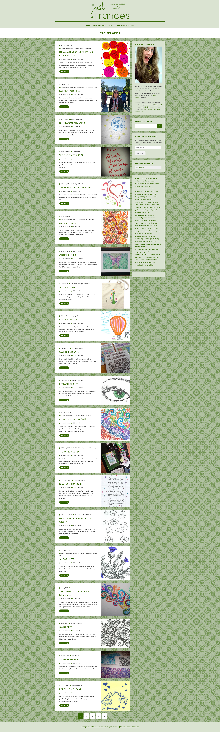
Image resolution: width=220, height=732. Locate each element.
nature (155, 228)
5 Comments (76, 663)
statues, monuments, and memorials (147, 254)
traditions (156, 257)
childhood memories (142, 189)
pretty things (155, 239)
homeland (151, 218)
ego (144, 199)
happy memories (140, 212)
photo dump (139, 239)
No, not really (68, 319)
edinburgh (138, 199)
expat (148, 202)
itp (152, 223)
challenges (147, 186)
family (142, 205)
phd (154, 236)
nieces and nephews (149, 231)
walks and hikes (151, 260)
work (145, 265)
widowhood (139, 265)
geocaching (143, 210)
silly (143, 252)
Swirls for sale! (69, 352)
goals (150, 210)
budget (152, 181)
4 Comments (76, 563)
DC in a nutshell (69, 91)
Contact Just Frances (125, 25)
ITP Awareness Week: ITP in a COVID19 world (76, 54)
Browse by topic (99, 25)
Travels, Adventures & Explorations (87, 87)
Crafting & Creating (66, 219)
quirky (148, 241)
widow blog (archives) (148, 262)
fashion (147, 205)
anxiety (144, 178)
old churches (139, 233)
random (142, 244)
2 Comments (76, 126)
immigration (145, 220)
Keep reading (64, 71)
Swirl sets (65, 627)
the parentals (147, 257)
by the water (139, 183)
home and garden (141, 218)
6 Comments (76, 191)
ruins (159, 244)
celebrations (154, 183)
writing (151, 265)
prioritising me (140, 241)
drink (155, 197)
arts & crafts (152, 178)
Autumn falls (67, 223)
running (137, 246)
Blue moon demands (72, 123)
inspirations (139, 223)
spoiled (154, 252)
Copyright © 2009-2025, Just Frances (93, 727)
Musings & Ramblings (85, 48)
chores (152, 189)
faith (136, 205)
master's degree (140, 225)
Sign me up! (140, 153)
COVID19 (153, 194)
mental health (152, 225)
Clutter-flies (67, 255)
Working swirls (69, 451)
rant (147, 244)
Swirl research (69, 659)
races (137, 244)
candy (147, 183)
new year (138, 231)
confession (154, 191)
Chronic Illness (65, 48)
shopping (138, 252)
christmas (138, 191)
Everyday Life (73, 87)
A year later (67, 559)
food (157, 205)
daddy (137, 197)
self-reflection (153, 249)
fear (153, 205)
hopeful (137, 220)
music (150, 228)
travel (137, 260)
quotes (153, 241)
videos (142, 260)
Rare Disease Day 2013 (72, 419)
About (88, 25)
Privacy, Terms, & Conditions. (129, 727)
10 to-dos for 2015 (71, 155)
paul (150, 236)
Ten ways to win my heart (75, 187)
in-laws (153, 220)
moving (137, 228)
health (149, 212)
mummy (144, 228)
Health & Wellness (74, 48)
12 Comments (77, 525)
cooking (146, 194)
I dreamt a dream (70, 689)
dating (142, 197)
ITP (161, 105)
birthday (138, 181)
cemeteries (139, 186)
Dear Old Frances (70, 484)
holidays (150, 215)
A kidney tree (67, 287)
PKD (155, 105)
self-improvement (141, 249)
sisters (148, 252)
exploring (155, 202)
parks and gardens (141, 236)
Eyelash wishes (68, 384)
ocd (159, 231)
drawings (149, 197)
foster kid (138, 207)
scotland (144, 246)
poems (146, 239)
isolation (147, 223)
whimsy (137, 262)
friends (145, 207)
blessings (145, 181)
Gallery (111, 25)
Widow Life (74, 588)
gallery (158, 207)
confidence (138, 194)
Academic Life (65, 87)
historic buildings (140, 215)
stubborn (138, 257)
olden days (148, 233)
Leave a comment (78, 59)
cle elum (146, 191)
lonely (157, 223)
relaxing (153, 244)
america (137, 178)
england (149, 199)
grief (155, 210)
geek (136, 210)
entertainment (140, 202)
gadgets (152, 207)
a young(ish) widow (146, 107)
